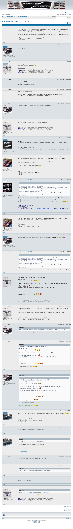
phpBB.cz (39, 521)
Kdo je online (4, 512)
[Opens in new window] (35, 172)
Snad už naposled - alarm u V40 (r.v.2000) (15, 21)
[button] (70, 23)
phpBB (33, 520)
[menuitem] (62, 13)
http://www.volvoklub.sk (22, 421)
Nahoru (4, 42)
